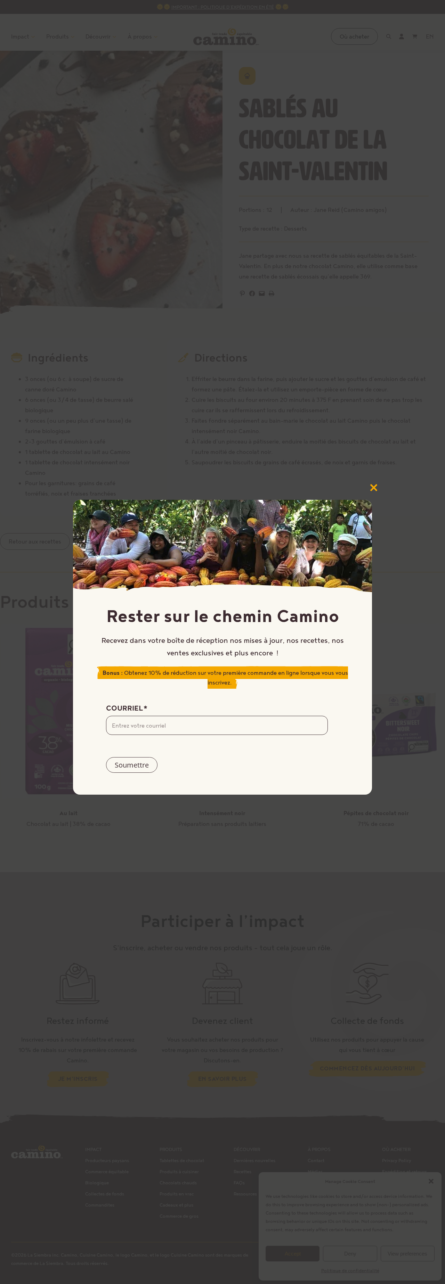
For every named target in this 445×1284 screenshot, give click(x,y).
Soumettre (132, 765)
